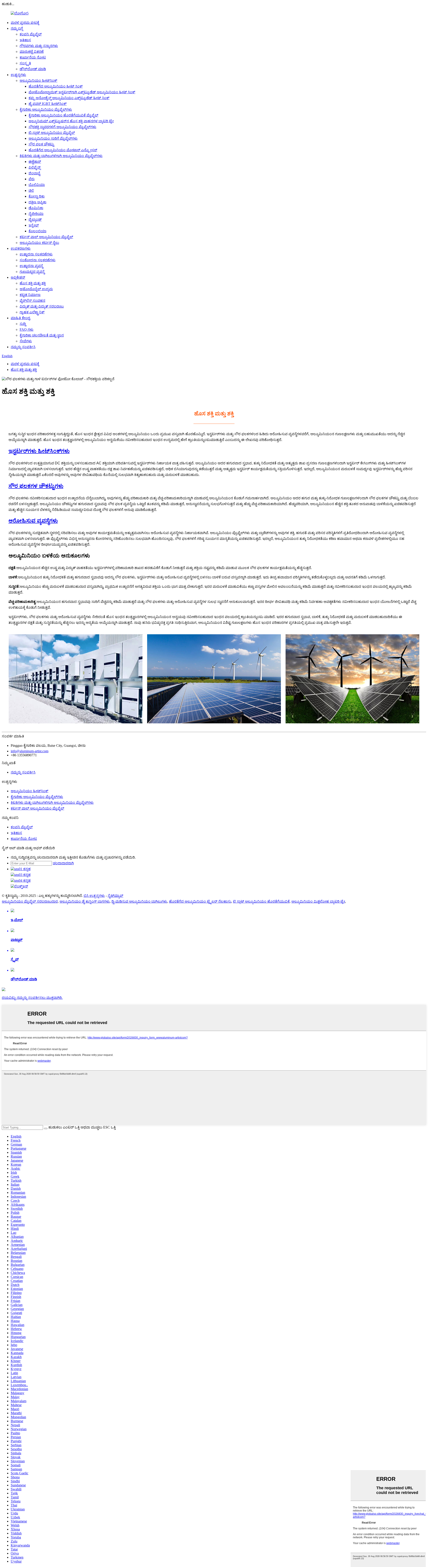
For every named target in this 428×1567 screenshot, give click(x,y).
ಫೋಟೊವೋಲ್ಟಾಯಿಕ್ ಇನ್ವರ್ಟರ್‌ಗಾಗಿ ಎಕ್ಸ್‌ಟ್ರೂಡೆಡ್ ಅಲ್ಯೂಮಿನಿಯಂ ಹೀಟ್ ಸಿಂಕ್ (82, 92)
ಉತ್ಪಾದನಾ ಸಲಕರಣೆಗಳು (36, 254)
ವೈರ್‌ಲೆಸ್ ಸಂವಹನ (32, 300)
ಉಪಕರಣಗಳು (21, 248)
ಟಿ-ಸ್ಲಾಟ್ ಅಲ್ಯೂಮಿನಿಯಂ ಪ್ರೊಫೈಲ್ (52, 133)
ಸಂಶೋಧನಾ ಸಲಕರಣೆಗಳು (38, 260)
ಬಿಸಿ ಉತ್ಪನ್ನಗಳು (94, 896)
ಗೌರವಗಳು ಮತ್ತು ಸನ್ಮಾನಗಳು (39, 46)
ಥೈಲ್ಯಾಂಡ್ (35, 219)
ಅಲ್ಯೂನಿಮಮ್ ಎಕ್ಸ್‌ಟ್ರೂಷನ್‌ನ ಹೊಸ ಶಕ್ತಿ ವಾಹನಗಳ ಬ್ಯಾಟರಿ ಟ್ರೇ (71, 121)
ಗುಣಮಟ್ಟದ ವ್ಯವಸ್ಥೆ (32, 271)
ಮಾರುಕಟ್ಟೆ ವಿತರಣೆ (32, 51)
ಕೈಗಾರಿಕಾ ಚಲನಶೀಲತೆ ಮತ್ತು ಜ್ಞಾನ (42, 335)
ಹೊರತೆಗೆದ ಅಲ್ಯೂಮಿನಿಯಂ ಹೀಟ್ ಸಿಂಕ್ (56, 86)
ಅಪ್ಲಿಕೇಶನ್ (18, 277)
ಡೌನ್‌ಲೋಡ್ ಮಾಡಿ (33, 69)
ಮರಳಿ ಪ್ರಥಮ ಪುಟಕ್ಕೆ (25, 22)
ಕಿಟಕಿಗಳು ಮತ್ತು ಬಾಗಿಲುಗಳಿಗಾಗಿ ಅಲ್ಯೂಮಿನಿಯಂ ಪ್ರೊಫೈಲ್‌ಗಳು (61, 156)
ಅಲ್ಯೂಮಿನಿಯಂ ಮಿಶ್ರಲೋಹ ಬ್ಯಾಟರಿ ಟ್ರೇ (318, 901)
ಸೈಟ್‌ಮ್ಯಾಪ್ (115, 896)
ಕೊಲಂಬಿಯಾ (37, 231)
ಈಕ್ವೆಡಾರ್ (35, 161)
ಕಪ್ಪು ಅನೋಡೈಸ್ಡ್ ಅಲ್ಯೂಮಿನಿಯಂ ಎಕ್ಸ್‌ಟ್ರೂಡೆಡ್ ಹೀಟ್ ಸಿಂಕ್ (69, 98)
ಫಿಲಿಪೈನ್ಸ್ (35, 167)
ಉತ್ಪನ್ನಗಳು (18, 75)
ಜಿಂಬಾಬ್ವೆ (34, 173)
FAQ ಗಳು (26, 329)
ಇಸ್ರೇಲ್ (34, 225)
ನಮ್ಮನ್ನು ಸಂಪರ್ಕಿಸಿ (23, 347)
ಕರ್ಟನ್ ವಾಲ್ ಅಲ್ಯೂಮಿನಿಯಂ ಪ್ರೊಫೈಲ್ (46, 237)
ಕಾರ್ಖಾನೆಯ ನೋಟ (33, 57)
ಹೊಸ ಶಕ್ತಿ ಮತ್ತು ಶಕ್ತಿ (33, 283)
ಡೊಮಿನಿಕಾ (36, 208)
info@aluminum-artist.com (29, 751)
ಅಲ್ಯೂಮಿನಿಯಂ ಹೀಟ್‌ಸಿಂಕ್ (38, 80)
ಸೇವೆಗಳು (26, 341)
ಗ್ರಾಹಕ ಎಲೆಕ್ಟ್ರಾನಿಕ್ (32, 312)
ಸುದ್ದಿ (23, 324)
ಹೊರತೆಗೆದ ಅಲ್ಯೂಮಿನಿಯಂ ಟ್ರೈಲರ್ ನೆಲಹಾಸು (200, 901)
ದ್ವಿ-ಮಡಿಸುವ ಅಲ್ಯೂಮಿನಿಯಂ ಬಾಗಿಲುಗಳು (139, 901)
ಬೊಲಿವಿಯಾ (37, 185)
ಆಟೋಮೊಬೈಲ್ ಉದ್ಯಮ (36, 289)
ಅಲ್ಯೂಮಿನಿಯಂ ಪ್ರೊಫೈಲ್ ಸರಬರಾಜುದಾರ (30, 901)
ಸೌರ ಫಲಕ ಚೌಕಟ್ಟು (41, 144)
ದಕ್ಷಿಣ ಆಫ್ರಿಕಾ (37, 202)
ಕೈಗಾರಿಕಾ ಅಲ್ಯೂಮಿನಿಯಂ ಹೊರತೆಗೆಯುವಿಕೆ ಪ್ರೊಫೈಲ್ (63, 115)
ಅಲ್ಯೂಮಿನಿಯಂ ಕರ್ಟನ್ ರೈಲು (39, 243)
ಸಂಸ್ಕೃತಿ (25, 63)
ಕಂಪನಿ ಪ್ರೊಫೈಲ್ (31, 34)
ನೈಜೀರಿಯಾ (36, 214)
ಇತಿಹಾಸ (25, 40)
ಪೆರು (32, 179)
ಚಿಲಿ (31, 190)
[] (45, 1128)
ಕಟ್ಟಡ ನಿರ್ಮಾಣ (30, 295)
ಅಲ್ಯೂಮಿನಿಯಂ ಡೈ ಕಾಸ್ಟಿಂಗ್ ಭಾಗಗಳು (85, 901)
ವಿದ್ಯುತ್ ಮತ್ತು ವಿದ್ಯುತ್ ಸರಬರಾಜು (42, 306)
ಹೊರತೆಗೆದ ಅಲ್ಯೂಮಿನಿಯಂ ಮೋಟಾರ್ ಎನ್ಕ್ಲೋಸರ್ (63, 150)
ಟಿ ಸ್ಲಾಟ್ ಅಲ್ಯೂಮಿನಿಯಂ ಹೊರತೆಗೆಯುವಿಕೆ (261, 901)
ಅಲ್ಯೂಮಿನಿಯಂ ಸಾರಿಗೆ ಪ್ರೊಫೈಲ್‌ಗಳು (53, 138)
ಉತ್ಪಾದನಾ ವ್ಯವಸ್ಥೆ (31, 266)
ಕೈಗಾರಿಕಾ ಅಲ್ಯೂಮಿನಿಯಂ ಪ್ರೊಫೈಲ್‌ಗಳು (46, 109)
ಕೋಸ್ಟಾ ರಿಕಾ (37, 196)
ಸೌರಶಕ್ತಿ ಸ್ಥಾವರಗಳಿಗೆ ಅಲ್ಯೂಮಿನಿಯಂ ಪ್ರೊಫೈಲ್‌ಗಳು (62, 127)
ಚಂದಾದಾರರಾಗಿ (63, 863)
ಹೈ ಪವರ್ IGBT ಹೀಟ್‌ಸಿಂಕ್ (48, 104)
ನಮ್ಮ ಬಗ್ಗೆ (17, 28)
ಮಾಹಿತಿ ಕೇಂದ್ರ (20, 318)
